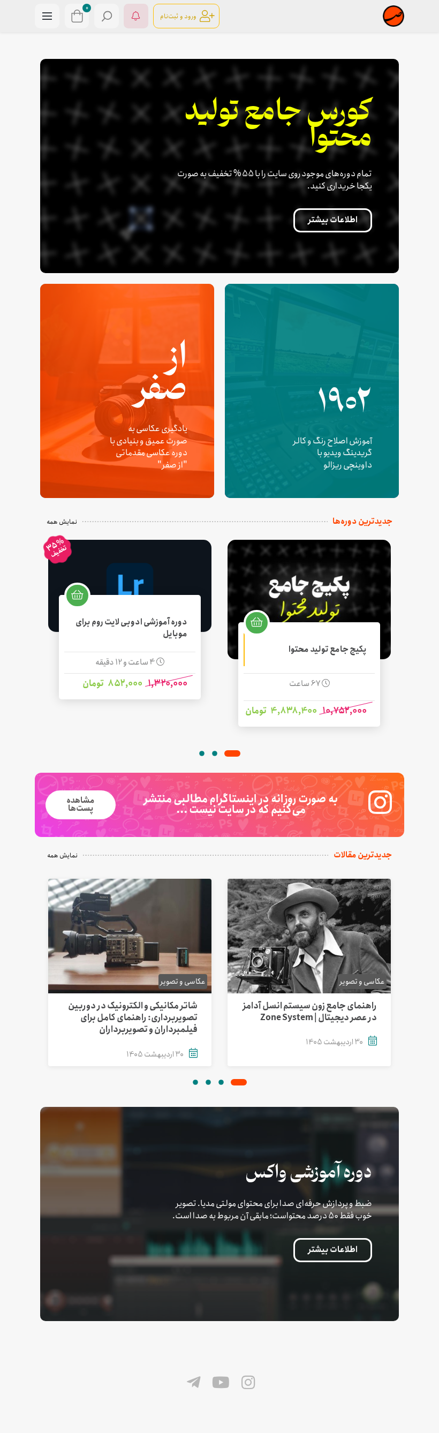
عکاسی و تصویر (362, 981)
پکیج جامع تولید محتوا (328, 649)
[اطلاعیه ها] (136, 16)
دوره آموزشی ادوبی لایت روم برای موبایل (131, 628)
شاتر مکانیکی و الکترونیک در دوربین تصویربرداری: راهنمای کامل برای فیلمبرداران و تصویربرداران (133, 1018)
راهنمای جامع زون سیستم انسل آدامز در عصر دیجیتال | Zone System (310, 1011)
